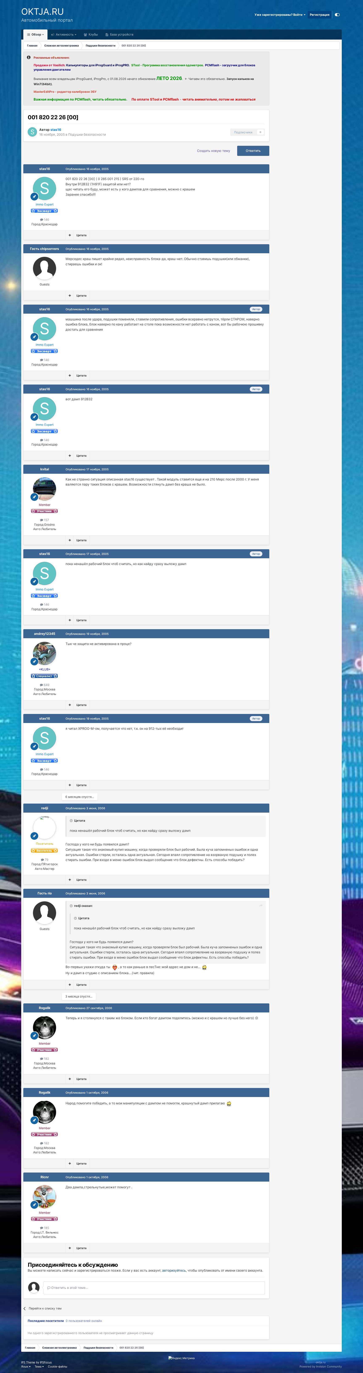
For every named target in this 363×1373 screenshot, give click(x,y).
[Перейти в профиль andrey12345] (44, 653)
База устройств (121, 34)
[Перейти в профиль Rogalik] (44, 1027)
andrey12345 (44, 634)
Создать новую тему (213, 151)
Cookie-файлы (57, 1366)
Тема (38, 1366)
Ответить (253, 151)
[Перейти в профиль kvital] (44, 488)
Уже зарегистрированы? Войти (279, 14)
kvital (44, 469)
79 (46, 859)
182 (46, 1058)
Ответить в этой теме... (69, 1288)
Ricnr (45, 1177)
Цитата (81, 235)
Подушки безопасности (87, 135)
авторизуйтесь (174, 1270)
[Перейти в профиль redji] (44, 827)
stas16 (44, 169)
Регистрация (319, 14)
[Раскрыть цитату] (72, 820)
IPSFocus (46, 1362)
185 (46, 1228)
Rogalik (44, 1008)
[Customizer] (337, 15)
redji (44, 808)
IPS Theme (28, 1362)
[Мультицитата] (69, 235)
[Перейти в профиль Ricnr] (44, 1196)
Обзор (36, 34)
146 (46, 219)
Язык (25, 1366)
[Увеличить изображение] (114, 967)
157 (46, 520)
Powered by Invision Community (321, 1366)
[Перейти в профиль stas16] (32, 132)
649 (46, 685)
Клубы (93, 34)
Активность (64, 34)
